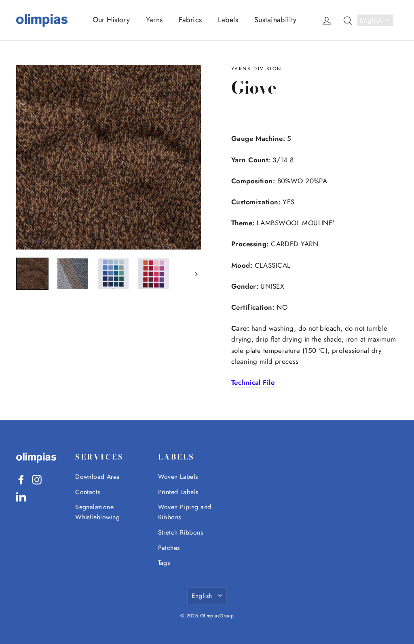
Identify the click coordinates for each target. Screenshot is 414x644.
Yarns (154, 20)
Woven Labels (178, 476)
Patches (169, 547)
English (371, 20)
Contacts (87, 492)
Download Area (97, 476)
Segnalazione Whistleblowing (97, 512)
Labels (228, 20)
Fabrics (190, 20)
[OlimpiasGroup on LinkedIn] (21, 496)
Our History (111, 20)
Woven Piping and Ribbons (184, 512)
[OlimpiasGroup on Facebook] (21, 479)
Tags (164, 562)
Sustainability (275, 20)
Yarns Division (256, 68)
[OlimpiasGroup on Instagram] (37, 479)
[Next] (196, 274)
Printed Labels (178, 492)
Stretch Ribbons (180, 532)
